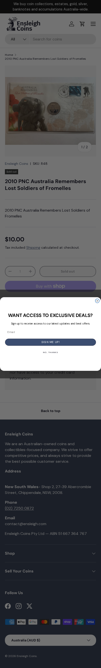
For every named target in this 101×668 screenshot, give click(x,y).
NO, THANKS (50, 352)
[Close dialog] (97, 301)
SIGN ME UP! (50, 342)
